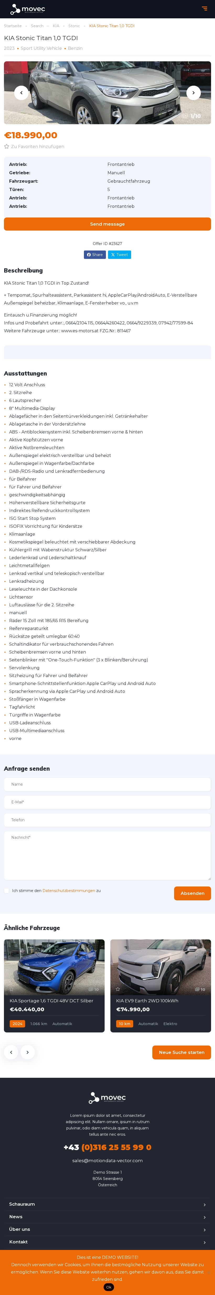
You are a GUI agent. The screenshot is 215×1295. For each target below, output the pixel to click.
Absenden (193, 893)
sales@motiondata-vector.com (107, 1160)
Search (37, 26)
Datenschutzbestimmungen (68, 890)
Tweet (122, 254)
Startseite (13, 26)
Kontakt (18, 1241)
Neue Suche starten (182, 1052)
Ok (109, 1287)
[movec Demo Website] (28, 9)
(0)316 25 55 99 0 (107, 1147)
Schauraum (22, 1204)
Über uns (19, 1229)
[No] (208, 1272)
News (16, 1216)
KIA (56, 26)
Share (97, 254)
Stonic (74, 26)
